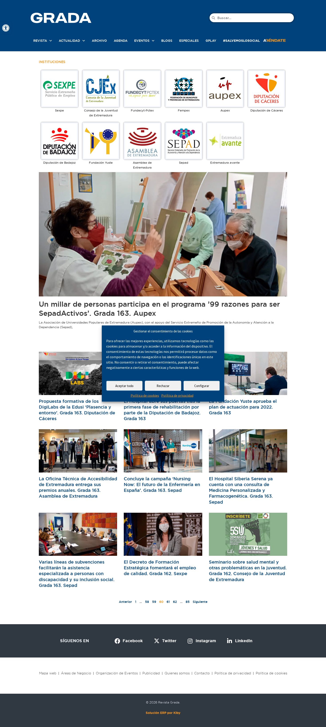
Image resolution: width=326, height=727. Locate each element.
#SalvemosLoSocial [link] (241, 41)
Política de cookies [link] (145, 395)
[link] (6, 28)
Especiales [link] (189, 41)
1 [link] (135, 602)
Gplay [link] (211, 41)
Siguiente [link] (200, 602)
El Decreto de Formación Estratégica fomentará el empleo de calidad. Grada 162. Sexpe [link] (160, 567)
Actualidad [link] (69, 41)
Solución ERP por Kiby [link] (163, 713)
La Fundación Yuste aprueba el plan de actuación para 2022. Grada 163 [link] (243, 407)
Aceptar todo (124, 386)
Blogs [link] (166, 41)
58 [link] (147, 602)
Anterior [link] (125, 602)
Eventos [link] (141, 41)
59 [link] (154, 602)
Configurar (201, 386)
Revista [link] (40, 41)
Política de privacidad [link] (177, 395)
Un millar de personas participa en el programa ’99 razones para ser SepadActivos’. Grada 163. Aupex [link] (159, 309)
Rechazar (163, 386)
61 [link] (168, 602)
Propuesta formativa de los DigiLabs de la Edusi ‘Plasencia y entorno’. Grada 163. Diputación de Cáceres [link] (77, 410)
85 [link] (188, 602)
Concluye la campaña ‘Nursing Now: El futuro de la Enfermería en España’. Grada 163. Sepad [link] (162, 484)
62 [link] (175, 602)
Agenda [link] (121, 41)
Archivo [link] (99, 41)
